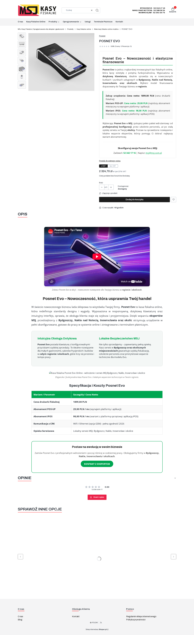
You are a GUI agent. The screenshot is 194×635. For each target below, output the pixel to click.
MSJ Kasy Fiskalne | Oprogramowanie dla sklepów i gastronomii (41, 29)
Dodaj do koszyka (134, 199)
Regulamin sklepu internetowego (141, 616)
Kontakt (76, 616)
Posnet (102, 36)
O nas (20, 616)
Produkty (70, 29)
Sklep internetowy (96, 629)
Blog (20, 619)
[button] (97, 10)
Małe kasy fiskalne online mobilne (106, 29)
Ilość (101, 183)
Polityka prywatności (135, 619)
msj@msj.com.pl (154, 152)
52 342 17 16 (129, 152)
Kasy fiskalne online (84, 29)
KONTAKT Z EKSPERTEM (97, 463)
